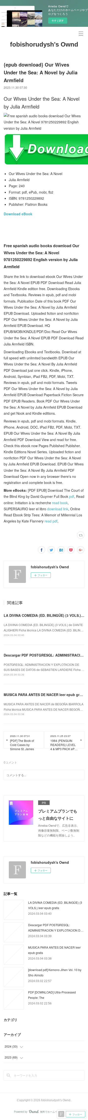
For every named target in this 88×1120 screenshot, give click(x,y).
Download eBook (18, 213)
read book (60, 502)
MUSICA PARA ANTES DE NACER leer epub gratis (45, 694)
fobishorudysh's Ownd (44, 44)
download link (57, 508)
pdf (71, 496)
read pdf (50, 521)
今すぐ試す (58, 20)
